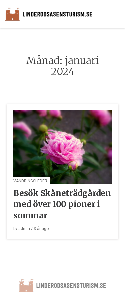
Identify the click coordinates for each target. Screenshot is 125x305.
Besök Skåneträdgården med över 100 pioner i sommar (62, 204)
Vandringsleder (30, 181)
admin (24, 228)
